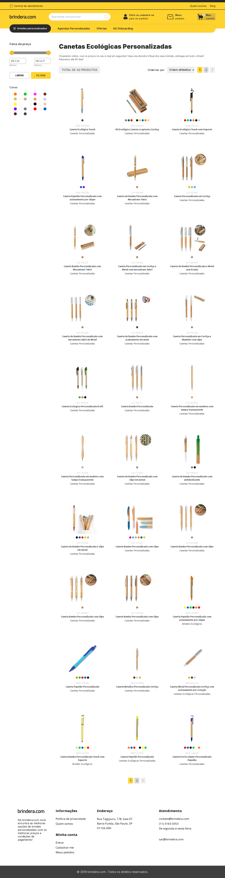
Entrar (60, 842)
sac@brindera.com (171, 839)
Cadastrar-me (65, 847)
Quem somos (64, 824)
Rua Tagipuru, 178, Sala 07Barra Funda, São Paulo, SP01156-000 (114, 823)
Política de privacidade (71, 819)
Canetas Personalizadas (82, 133)
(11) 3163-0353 (169, 824)
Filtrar (40, 75)
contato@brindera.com (174, 819)
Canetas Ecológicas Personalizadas (192, 694)
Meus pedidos (65, 852)
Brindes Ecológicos (192, 624)
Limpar (19, 75)
